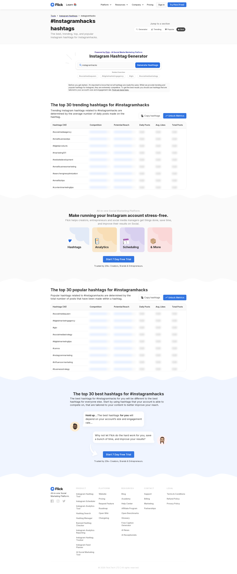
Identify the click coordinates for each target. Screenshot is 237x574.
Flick (108, 52)
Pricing (150, 4)
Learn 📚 (71, 4)
